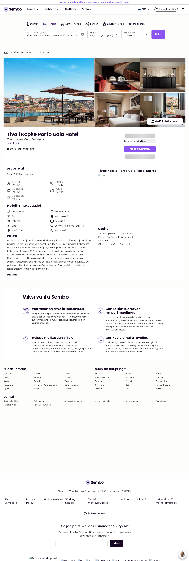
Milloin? (93, 33)
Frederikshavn (162, 381)
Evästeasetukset (97, 513)
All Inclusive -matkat (73, 401)
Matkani (70, 9)
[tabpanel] (94, 34)
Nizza (158, 389)
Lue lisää (12, 236)
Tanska (37, 373)
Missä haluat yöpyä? (37, 32)
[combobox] (53, 35)
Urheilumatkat (132, 401)
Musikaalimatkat (11, 405)
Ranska (37, 377)
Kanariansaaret (71, 385)
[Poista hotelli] (82, 34)
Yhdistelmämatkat (103, 401)
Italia (6, 377)
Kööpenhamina (163, 385)
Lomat (31, 9)
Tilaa (117, 543)
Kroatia (68, 389)
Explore (87, 9)
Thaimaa (68, 381)
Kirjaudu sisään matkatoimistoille (166, 501)
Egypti (6, 389)
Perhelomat (161, 401)
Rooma (98, 381)
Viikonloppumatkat (42, 405)
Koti (6, 52)
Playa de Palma (102, 377)
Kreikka (68, 377)
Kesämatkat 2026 (11, 401)
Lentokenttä (129, 141)
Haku (158, 34)
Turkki (67, 373)
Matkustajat (130, 33)
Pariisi (158, 373)
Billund (129, 373)
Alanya (98, 373)
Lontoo (159, 377)
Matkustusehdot (53, 499)
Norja (36, 389)
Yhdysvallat (9, 385)
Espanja (7, 373)
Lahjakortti (139, 499)
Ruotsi (37, 381)
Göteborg (99, 385)
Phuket (129, 381)
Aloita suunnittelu (140, 149)
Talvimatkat (39, 401)
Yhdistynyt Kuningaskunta (45, 385)
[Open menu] (183, 9)
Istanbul (98, 389)
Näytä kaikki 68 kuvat (167, 121)
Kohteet (50, 9)
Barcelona (130, 377)
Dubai (128, 385)
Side (127, 389)
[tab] (32, 24)
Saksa (6, 381)
